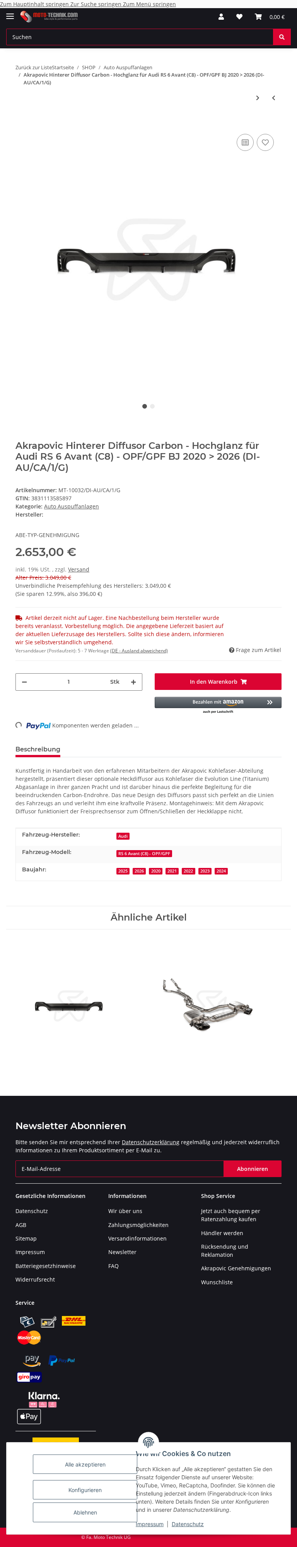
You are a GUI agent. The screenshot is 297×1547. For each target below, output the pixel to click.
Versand (78, 569)
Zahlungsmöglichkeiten (138, 1225)
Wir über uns (125, 1211)
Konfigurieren (85, 1490)
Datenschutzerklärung (150, 1142)
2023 (205, 871)
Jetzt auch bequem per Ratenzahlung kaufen (230, 1215)
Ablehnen (85, 1512)
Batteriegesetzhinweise (45, 1266)
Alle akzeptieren (85, 1464)
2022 (188, 871)
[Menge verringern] (24, 682)
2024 (221, 871)
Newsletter (122, 1252)
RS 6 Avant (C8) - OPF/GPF (144, 853)
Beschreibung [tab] (37, 749)
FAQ (113, 1266)
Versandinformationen (137, 1238)
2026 (139, 871)
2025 (123, 871)
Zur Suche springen (96, 4)
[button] (221, 16)
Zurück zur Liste (33, 67)
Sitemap (26, 1238)
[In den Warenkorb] (21, 120)
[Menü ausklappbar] (10, 13)
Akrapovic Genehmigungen (236, 1268)
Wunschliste (217, 1282)
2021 (172, 871)
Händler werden (222, 1233)
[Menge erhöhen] (133, 682)
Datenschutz (188, 1524)
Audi (123, 836)
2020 (155, 871)
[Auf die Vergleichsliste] (245, 142)
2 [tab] (152, 406)
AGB (20, 1225)
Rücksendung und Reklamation (224, 1250)
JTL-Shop (257, 1537)
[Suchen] (282, 37)
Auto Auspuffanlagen (71, 506)
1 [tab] (144, 406)
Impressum (150, 1524)
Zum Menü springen (149, 4)
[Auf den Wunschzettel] (265, 142)
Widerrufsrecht (35, 1279)
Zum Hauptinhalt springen (35, 4)
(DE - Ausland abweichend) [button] (139, 650)
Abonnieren (252, 1168)
